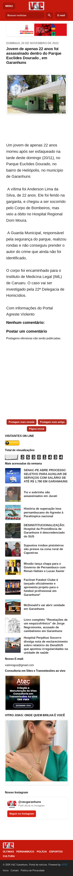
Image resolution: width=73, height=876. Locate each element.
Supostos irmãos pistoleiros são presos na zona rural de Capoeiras (44, 549)
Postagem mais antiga (52, 422)
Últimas (8, 851)
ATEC (65, 864)
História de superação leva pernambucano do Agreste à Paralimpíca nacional (43, 512)
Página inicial (36, 429)
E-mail (61, 15)
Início (6, 870)
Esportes (56, 851)
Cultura (9, 856)
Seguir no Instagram (21, 813)
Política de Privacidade (32, 870)
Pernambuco (25, 851)
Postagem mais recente (21, 422)
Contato (15, 870)
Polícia (42, 851)
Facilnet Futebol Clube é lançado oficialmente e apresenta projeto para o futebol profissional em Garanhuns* (41, 587)
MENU (9, 6)
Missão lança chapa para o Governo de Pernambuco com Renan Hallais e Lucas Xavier (45, 567)
